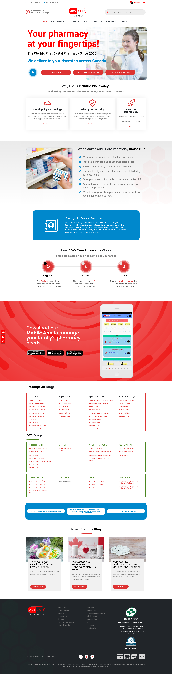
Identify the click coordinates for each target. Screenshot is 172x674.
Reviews (90, 622)
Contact (90, 625)
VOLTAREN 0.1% (64, 407)
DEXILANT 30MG (34, 419)
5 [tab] (118, 368)
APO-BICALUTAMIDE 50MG (98, 416)
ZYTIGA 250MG (94, 426)
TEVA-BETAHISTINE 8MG (36, 404)
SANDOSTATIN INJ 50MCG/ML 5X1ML (101, 400)
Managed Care (93, 619)
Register (137, 2)
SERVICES (96, 21)
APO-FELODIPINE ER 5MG (37, 413)
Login (144, 2)
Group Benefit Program (96, 613)
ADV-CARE (110, 21)
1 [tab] (107, 368)
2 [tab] (109, 368)
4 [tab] (115, 368)
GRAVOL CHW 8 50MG (96, 449)
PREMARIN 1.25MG (125, 413)
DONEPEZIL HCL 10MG (36, 400)
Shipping (61, 613)
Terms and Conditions (66, 622)
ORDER (85, 21)
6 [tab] (121, 368)
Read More (47, 124)
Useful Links (91, 628)
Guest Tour (62, 607)
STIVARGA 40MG (94, 429)
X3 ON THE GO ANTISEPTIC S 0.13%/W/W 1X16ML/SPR (128, 482)
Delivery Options (63, 610)
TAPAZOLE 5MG (64, 410)
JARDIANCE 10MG (125, 416)
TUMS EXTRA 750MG (126, 452)
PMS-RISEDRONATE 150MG (37, 426)
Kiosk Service (92, 616)
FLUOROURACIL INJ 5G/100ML (98, 404)
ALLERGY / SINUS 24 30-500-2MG (40, 462)
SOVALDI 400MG (94, 410)
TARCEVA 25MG (94, 407)
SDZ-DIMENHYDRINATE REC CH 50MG (99, 459)
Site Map (61, 619)
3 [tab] (112, 368)
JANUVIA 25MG (33, 423)
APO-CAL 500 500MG (126, 449)
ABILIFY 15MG (123, 407)
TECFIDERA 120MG (95, 419)
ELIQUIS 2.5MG (124, 410)
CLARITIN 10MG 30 (34, 455)
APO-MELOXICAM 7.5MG (37, 410)
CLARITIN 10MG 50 (34, 465)
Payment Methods (64, 616)
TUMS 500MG (123, 455)
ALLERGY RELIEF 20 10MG (36, 452)
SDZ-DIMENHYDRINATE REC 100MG (100, 455)
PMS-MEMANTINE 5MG (36, 429)
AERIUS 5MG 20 (34, 468)
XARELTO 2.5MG (124, 404)
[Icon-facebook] (86, 657)
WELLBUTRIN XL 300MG (126, 400)
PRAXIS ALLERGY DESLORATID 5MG (40, 449)
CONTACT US (124, 21)
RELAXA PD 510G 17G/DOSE (37, 481)
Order (96, 281)
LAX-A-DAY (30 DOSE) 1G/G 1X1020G (38, 492)
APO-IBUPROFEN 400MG (37, 407)
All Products (73, 21)
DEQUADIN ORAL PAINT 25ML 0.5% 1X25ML (70, 450)
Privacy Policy (92, 610)
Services (90, 607)
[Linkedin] (92, 657)
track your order (125, 281)
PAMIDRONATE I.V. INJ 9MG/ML (99, 413)
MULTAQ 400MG (64, 413)
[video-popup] (32, 72)
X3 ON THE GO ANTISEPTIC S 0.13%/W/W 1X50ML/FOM (128, 487)
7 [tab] (124, 368)
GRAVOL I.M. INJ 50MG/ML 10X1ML (100, 452)
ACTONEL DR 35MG (65, 404)
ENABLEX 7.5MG (64, 400)
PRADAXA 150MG (64, 416)
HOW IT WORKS (56, 21)
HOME (45, 21)
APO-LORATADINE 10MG (36, 458)
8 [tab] (127, 368)
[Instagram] (81, 657)
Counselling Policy (64, 625)
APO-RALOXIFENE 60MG (36, 416)
